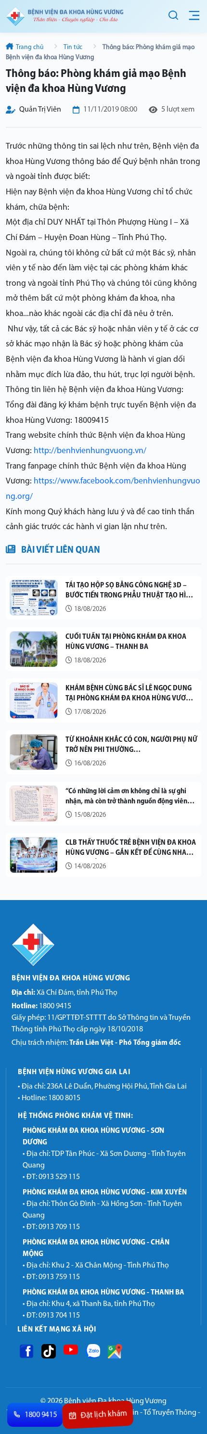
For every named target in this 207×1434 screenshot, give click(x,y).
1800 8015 (64, 1098)
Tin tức (73, 47)
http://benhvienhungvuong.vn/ (90, 451)
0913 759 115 (59, 1277)
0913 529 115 (59, 1177)
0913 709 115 (59, 1227)
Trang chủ (30, 47)
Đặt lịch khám (104, 1415)
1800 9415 (41, 1006)
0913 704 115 (59, 1316)
